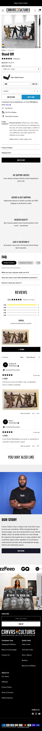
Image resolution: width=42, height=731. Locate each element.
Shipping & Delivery (9, 644)
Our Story (5, 676)
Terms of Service (7, 692)
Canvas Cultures (11, 727)
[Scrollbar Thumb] (4, 47)
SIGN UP (21, 624)
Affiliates (5, 682)
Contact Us (6, 655)
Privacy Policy (7, 687)
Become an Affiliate (29, 666)
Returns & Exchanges (9, 650)
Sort (22, 357)
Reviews (25, 660)
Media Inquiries (7, 698)
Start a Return (27, 655)
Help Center (26, 644)
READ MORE (21, 551)
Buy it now (31, 97)
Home (4, 50)
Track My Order (27, 650)
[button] (11, 58)
